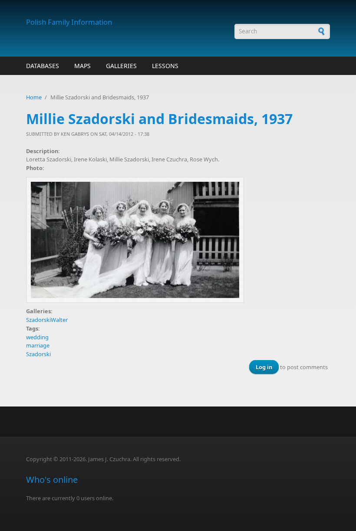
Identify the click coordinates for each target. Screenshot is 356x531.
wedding (37, 337)
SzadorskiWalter (47, 320)
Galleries (121, 66)
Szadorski (38, 354)
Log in (264, 367)
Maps (82, 66)
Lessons (165, 66)
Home (34, 97)
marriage (37, 345)
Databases (42, 66)
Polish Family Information (69, 22)
